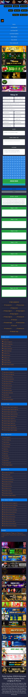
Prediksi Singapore (7, 342)
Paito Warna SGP (18, 685)
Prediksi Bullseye (7, 351)
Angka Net (8, 683)
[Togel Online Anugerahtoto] (14, 637)
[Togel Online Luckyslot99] (14, 617)
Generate (14, 189)
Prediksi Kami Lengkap (8, 364)
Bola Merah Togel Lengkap (9, 495)
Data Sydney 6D (7, 462)
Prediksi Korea (6, 355)
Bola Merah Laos (7, 488)
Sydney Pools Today (15, 535)
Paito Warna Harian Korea (9, 516)
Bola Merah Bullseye (8, 481)
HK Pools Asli (14, 694)
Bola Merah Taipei (7, 491)
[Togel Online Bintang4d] (14, 584)
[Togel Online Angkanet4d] (14, 650)
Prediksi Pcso (6, 353)
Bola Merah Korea (7, 486)
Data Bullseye (6, 446)
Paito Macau (15, 15)
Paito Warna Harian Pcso (9, 514)
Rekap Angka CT (8, 311)
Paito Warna (14, 37)
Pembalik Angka (8, 322)
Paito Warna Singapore (8, 372)
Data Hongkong (6, 440)
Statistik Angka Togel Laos (9, 423)
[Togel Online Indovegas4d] (14, 670)
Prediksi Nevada (7, 362)
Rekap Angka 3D (20, 311)
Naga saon (14, 533)
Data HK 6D (6, 460)
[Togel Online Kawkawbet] (14, 565)
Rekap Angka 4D (8, 317)
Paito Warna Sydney (8, 377)
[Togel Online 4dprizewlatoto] (14, 598)
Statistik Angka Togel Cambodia (10, 414)
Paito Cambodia (23, 15)
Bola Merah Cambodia (8, 479)
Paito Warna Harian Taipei (9, 521)
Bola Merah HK (6, 475)
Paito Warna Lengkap (8, 399)
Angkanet (24, 688)
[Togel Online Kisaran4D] (14, 69)
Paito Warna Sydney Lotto (20, 693)
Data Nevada (6, 458)
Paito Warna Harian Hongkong (10, 505)
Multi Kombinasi (20, 322)
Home (14, 24)
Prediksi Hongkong (7, 344)
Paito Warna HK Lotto (16, 691)
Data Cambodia (24, 6)
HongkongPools (20, 689)
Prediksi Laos (6, 357)
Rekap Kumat (15, 308)
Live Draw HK (14, 27)
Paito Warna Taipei (7, 390)
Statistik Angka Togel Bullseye (10, 416)
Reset (14, 191)
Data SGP (3, 686)
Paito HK (10, 10)
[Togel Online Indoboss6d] (14, 551)
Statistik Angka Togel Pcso (9, 418)
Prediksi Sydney (7, 346)
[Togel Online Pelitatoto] (14, 82)
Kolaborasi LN (21, 328)
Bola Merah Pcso (7, 484)
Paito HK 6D (17, 10)
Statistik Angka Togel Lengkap (10, 430)
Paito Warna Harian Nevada (9, 523)
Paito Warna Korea (7, 386)
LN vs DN (15, 325)
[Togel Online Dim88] (14, 55)
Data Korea (5, 451)
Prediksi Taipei (6, 360)
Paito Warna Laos (7, 388)
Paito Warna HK (5, 340)
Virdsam (3, 533)
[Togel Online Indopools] (14, 657)
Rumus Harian (21, 305)
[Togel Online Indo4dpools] (14, 611)
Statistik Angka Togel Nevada (10, 427)
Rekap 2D (14, 94)
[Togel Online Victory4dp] (14, 558)
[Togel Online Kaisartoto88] (14, 604)
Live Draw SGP (14, 30)
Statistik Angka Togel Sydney (10, 411)
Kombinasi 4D (8, 328)
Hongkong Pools (12, 689)
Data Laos (5, 453)
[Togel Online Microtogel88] (14, 545)
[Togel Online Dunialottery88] (14, 631)
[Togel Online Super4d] (14, 62)
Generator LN (8, 305)
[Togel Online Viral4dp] (14, 88)
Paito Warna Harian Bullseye (9, 512)
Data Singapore (6, 437)
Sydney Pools (5, 689)
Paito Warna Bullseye (8, 381)
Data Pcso (5, 449)
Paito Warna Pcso (7, 383)
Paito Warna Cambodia (8, 379)
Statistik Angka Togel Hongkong (10, 409)
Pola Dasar (14, 319)
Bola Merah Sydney (8, 477)
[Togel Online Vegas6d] (14, 571)
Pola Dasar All (21, 317)
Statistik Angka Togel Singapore (10, 407)
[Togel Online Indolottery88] (14, 644)
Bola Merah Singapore (8, 472)
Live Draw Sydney (14, 34)
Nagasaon (8, 533)
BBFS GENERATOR (14, 302)
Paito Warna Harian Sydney (9, 507)
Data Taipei (5, 456)
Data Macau (16, 6)
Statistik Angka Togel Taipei (9, 425)
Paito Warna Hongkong (8, 374)
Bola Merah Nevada (8, 493)
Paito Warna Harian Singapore (10, 503)
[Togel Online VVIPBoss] (14, 49)
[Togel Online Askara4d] (14, 578)
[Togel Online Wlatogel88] (14, 591)
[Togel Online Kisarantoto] (14, 75)
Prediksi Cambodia (7, 348)
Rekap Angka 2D (14, 314)
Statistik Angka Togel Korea (9, 421)
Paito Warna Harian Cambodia (10, 510)
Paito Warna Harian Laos (9, 519)
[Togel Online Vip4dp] (14, 624)
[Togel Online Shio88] (14, 664)
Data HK (24, 685)
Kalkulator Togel (14, 331)
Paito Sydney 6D (7, 6)
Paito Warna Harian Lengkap (9, 526)
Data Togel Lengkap (7, 465)
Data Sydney (24, 10)
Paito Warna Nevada (8, 393)
